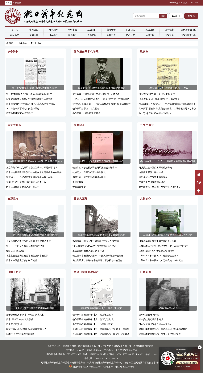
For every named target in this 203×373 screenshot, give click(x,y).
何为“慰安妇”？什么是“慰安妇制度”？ (157, 94)
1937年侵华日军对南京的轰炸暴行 (22, 108)
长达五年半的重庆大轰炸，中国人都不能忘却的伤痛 (97, 255)
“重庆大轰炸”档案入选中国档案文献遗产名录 (94, 246)
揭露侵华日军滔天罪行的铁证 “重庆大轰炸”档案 (101, 235)
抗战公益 (149, 29)
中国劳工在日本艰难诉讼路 (152, 182)
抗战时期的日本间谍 (168, 308)
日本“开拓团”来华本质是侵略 (20, 334)
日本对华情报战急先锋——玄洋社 (155, 324)
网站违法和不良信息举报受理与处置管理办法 (63, 362)
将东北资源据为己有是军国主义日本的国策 (27, 255)
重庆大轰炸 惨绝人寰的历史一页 (88, 251)
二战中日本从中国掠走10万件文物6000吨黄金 (161, 260)
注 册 (177, 16)
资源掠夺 (13, 198)
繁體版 (18, 3)
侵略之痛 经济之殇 (15, 251)
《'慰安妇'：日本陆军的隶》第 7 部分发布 (167, 88)
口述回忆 (130, 29)
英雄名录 (111, 29)
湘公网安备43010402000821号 (86, 367)
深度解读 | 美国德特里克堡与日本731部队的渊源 (101, 88)
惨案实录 (79, 125)
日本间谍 (145, 272)
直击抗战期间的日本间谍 (151, 319)
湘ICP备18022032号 (124, 367)
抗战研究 (130, 35)
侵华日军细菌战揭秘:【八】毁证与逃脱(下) (101, 308)
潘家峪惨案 (78, 182)
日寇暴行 (53, 35)
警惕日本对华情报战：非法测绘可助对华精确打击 (163, 329)
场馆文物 (149, 35)
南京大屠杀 (14, 125)
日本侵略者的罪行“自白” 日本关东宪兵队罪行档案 (30, 104)
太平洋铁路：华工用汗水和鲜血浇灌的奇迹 (160, 187)
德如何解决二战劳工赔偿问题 (153, 177)
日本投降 (53, 29)
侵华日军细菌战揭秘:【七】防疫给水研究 (92, 324)
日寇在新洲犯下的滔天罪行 (19, 113)
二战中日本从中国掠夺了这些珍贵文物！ (159, 255)
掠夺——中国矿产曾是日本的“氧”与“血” (25, 246)
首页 (11, 43)
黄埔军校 (33, 35)
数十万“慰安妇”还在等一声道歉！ (155, 113)
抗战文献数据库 (188, 35)
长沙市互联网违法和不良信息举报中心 (143, 362)
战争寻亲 (169, 29)
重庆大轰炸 (81, 198)
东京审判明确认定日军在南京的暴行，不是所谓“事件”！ (35, 161)
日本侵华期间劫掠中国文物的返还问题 (157, 241)
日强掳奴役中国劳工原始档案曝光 (155, 167)
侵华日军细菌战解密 (86, 272)
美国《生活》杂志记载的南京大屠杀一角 (26, 182)
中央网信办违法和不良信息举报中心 (104, 362)
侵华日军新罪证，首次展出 (85, 108)
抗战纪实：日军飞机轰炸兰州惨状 (89, 172)
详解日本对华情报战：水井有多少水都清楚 (160, 334)
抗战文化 (169, 35)
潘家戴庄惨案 (79, 187)
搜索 (163, 16)
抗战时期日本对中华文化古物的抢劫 (156, 251)
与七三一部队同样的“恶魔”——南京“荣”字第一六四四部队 (100, 99)
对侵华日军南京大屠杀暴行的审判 (22, 187)
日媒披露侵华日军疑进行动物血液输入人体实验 (29, 99)
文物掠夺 (145, 198)
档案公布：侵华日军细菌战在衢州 (89, 177)
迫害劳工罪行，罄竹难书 (151, 172)
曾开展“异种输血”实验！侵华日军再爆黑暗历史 (35, 88)
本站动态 (14, 35)
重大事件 (72, 35)
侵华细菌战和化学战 (86, 51)
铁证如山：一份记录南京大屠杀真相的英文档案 (29, 177)
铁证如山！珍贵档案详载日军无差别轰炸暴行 (101, 161)
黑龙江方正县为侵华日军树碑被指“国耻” (35, 308)
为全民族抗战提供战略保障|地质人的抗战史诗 (35, 235)
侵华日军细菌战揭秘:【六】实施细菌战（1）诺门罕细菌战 (100, 334)
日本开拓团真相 (14, 324)
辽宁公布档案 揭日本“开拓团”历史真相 (25, 314)
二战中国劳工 (148, 125)
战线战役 (91, 29)
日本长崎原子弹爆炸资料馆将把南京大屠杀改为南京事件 (33, 172)
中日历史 (33, 29)
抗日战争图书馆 (188, 29)
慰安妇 (144, 51)
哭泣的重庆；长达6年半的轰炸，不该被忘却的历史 (97, 260)
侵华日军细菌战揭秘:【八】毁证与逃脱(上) (93, 319)
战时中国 (72, 29)
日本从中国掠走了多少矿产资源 (21, 260)
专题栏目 (91, 35)
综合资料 (13, 51)
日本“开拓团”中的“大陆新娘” (20, 319)
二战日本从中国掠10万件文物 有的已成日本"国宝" (167, 235)
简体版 (9, 3)
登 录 (192, 16)
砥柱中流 (111, 35)
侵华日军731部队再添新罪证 (86, 113)
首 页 (14, 29)
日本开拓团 (14, 272)
